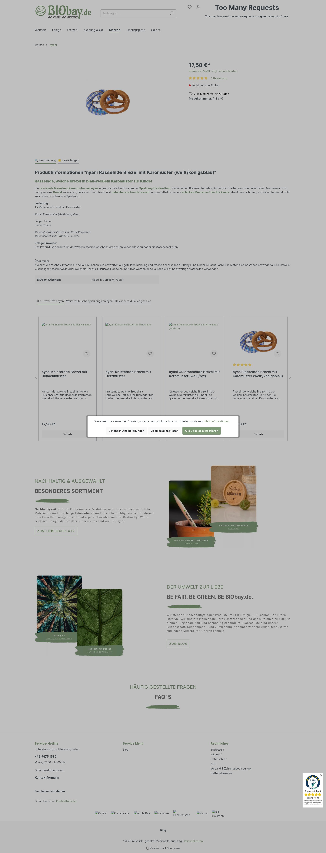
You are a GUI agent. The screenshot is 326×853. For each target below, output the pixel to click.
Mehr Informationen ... (218, 421)
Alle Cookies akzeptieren (201, 430)
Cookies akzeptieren (164, 430)
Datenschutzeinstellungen (126, 430)
